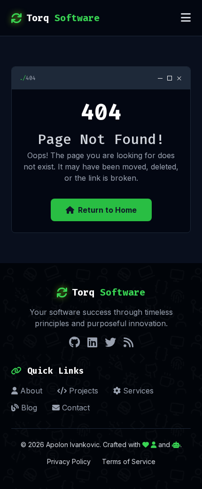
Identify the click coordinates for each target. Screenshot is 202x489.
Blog (28, 407)
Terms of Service (128, 461)
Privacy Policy (69, 461)
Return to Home (107, 210)
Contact (75, 407)
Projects (82, 390)
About (30, 390)
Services (137, 390)
